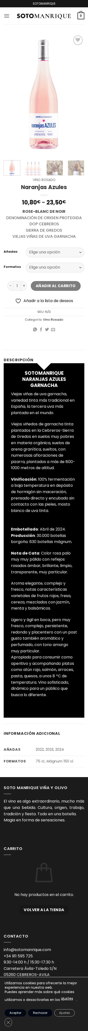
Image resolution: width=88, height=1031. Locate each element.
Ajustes (64, 1013)
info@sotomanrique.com (27, 949)
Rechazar (40, 1013)
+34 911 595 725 (18, 956)
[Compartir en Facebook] (41, 330)
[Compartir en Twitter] (47, 330)
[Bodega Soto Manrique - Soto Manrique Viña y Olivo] (43, 16)
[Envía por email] (53, 330)
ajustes (67, 998)
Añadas (11, 251)
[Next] (76, 95)
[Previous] (11, 95)
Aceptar (15, 1013)
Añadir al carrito (56, 285)
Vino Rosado (44, 180)
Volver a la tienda (44, 909)
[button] (7, 16)
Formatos (12, 267)
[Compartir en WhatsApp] (35, 330)
